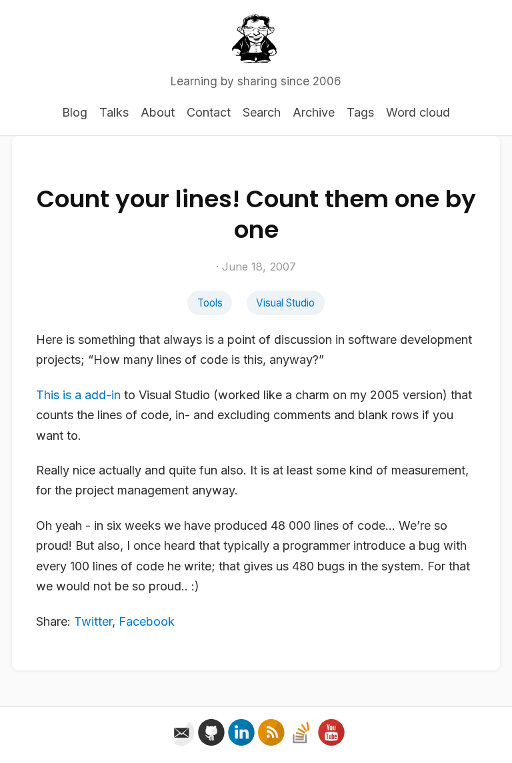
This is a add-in (78, 395)
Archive (314, 112)
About (158, 112)
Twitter (93, 621)
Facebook (147, 621)
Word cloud (418, 112)
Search (262, 112)
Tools (210, 303)
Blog (74, 112)
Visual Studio (285, 303)
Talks (114, 112)
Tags (360, 112)
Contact (209, 112)
